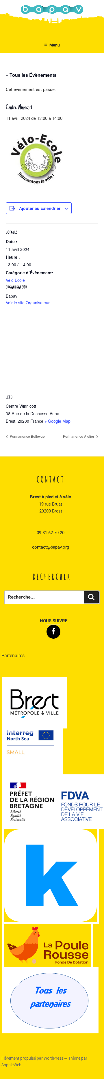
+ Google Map (57, 421)
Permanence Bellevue (27, 436)
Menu (54, 45)
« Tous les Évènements (31, 75)
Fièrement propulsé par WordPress (32, 1058)
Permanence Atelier (79, 436)
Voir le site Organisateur (28, 302)
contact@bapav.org (50, 547)
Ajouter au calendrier (39, 208)
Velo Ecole (15, 280)
